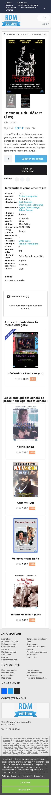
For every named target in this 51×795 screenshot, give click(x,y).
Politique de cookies (11, 776)
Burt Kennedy (25, 202)
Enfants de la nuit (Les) (25, 614)
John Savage (32, 207)
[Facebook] (17, 179)
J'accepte (25, 782)
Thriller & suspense (28, 196)
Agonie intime (25, 446)
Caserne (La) (25, 502)
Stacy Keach (25, 205)
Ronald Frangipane (28, 243)
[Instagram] (17, 691)
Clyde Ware (25, 241)
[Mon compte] (46, 3)
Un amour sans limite (25, 558)
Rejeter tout (25, 789)
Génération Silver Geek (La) (26, 373)
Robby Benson (26, 210)
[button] (6, 66)
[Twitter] (22, 179)
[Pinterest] (28, 179)
